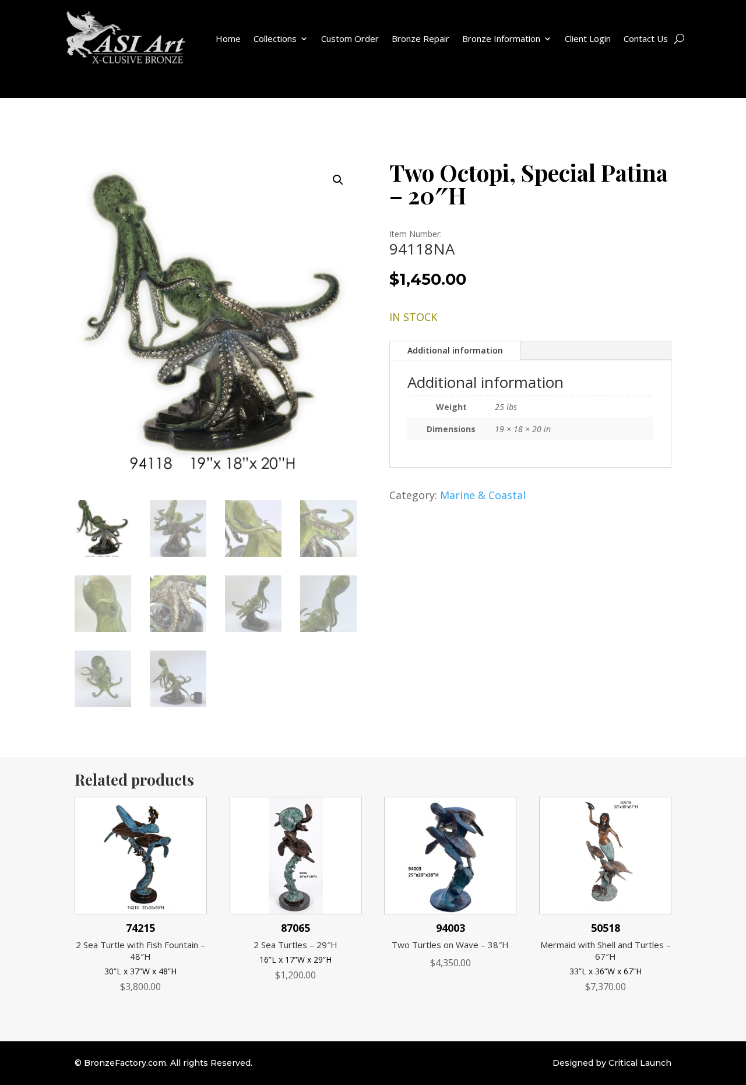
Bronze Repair (420, 38)
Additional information (455, 350)
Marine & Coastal (483, 495)
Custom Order (350, 38)
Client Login (588, 38)
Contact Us (646, 38)
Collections (275, 38)
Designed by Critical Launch (612, 1063)
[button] (338, 179)
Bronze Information (501, 38)
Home (228, 38)
